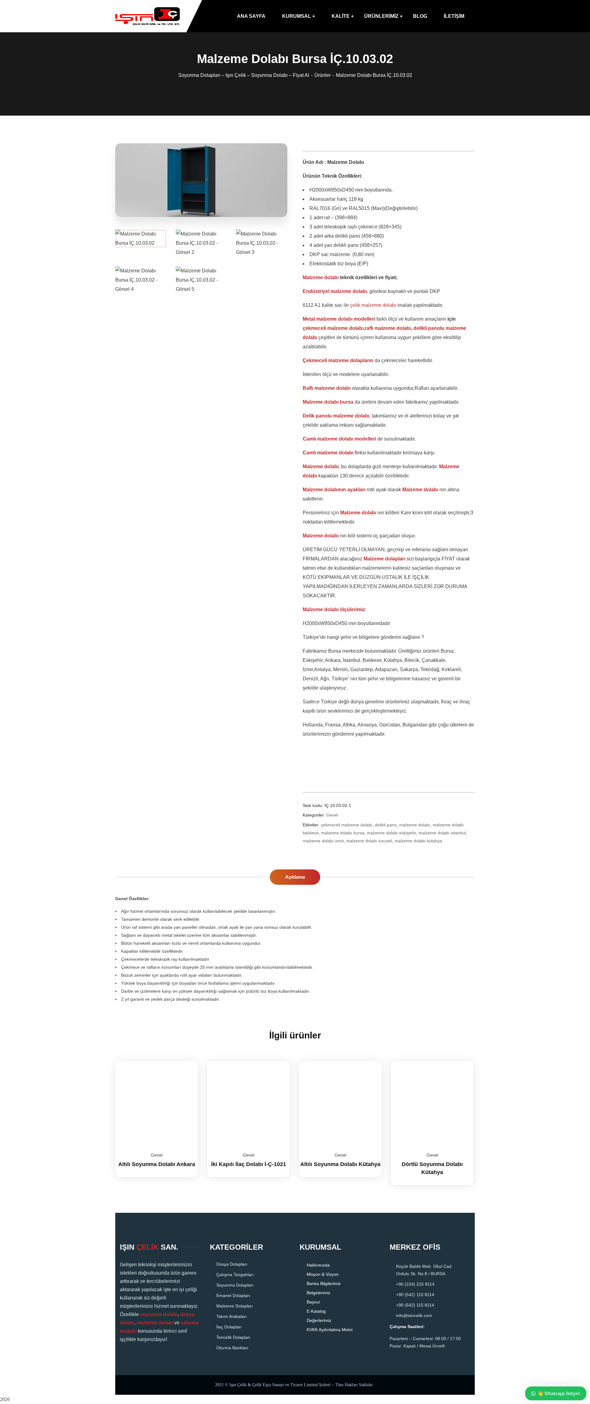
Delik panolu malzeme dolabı (336, 415)
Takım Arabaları (231, 1316)
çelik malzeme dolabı (373, 305)
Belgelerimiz (318, 1292)
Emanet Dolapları (233, 1295)
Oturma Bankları (232, 1347)
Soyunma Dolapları (235, 1285)
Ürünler (322, 75)
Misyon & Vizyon (323, 1274)
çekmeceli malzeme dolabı (333, 328)
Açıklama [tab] (295, 877)
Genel (332, 815)
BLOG (420, 16)
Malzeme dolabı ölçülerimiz (334, 609)
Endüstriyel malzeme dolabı (335, 291)
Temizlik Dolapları (233, 1337)
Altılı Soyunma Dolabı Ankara (156, 1164)
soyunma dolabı (159, 1314)
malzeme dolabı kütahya (418, 840)
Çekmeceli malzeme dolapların (338, 360)
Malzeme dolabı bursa (328, 402)
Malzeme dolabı (321, 277)
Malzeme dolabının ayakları (334, 489)
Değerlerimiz (319, 1320)
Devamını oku (185, 1061)
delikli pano (386, 824)
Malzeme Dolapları (234, 1305)
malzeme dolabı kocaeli (369, 840)
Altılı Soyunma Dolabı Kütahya (340, 1164)
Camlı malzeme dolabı (328, 452)
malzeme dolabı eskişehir (391, 832)
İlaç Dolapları (229, 1326)
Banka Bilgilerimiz (324, 1283)
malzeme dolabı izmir (323, 840)
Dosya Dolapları (231, 1264)
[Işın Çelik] (147, 16)
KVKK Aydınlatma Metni (329, 1329)
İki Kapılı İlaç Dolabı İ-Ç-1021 (248, 1164)
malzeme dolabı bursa (342, 832)
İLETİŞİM (454, 16)
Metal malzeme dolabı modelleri (339, 319)
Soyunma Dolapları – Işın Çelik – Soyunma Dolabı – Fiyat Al (243, 75)
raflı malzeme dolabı (388, 328)
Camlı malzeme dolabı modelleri (339, 438)
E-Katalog (316, 1311)
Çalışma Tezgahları (235, 1274)
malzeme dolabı (414, 824)
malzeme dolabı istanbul (442, 832)
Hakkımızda (318, 1265)
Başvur (313, 1301)
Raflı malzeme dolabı (327, 388)
